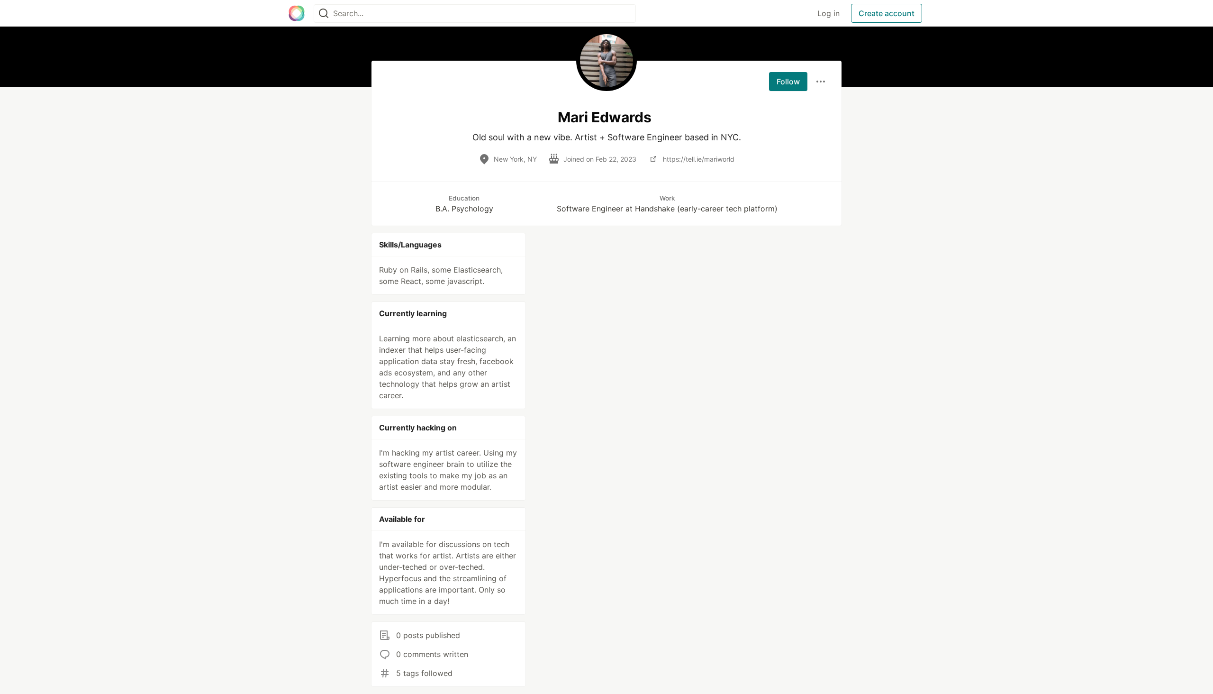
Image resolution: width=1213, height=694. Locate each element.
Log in (828, 13)
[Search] (323, 13)
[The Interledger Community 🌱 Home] (296, 13)
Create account (886, 13)
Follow (788, 81)
